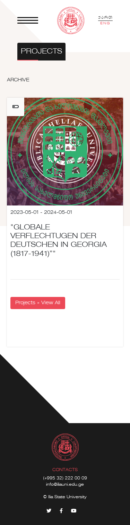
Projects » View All (37, 302)
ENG (105, 23)
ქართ (105, 17)
